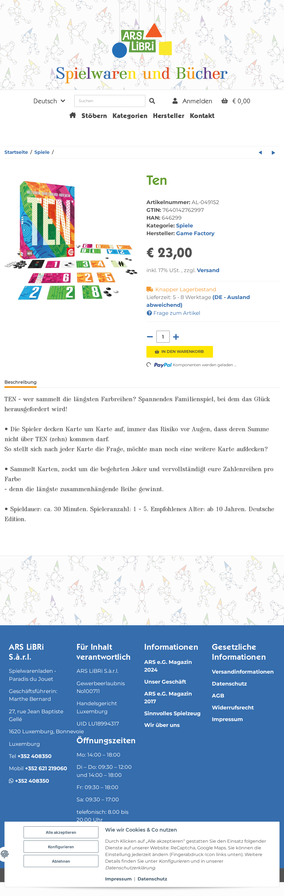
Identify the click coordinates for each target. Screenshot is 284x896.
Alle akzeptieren (61, 832)
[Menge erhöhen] (176, 337)
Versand (208, 270)
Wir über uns (162, 725)
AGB (218, 695)
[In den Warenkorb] (8, 171)
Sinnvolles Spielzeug (172, 713)
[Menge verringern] (150, 337)
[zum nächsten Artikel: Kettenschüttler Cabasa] (273, 152)
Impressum (227, 719)
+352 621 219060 (46, 768)
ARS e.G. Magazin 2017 (168, 698)
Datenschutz (229, 684)
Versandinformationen (243, 672)
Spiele (184, 225)
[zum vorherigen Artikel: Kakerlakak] (260, 152)
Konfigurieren (61, 846)
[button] (49, 100)
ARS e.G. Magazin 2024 (168, 666)
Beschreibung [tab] (20, 382)
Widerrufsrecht (233, 707)
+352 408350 (34, 756)
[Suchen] (152, 101)
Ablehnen (61, 861)
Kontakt (202, 116)
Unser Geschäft (165, 682)
